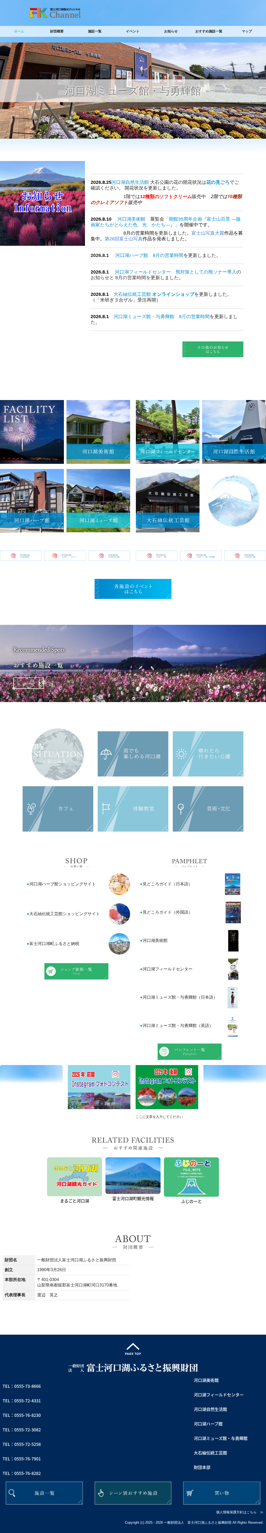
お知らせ (171, 31)
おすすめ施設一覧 (208, 31)
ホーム (19, 31)
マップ (247, 31)
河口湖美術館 (131, 219)
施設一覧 (95, 31)
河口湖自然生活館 (130, 182)
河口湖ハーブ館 (131, 255)
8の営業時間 (194, 316)
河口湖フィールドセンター (143, 272)
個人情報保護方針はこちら (236, 1512)
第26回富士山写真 (124, 238)
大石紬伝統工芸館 (132, 294)
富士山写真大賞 (207, 233)
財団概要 (57, 31)
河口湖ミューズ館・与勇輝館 (144, 316)
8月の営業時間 (168, 255)
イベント (132, 31)
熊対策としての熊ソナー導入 (206, 272)
